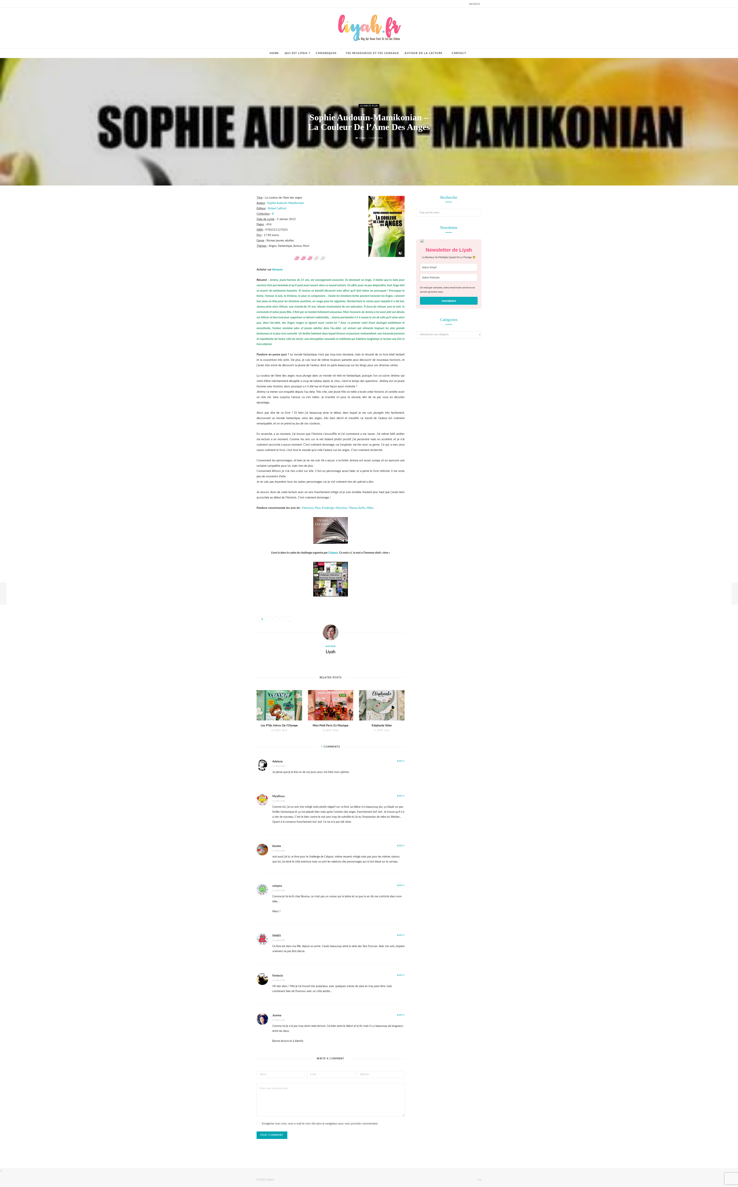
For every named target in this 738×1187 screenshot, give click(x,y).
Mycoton (341, 508)
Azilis (361, 508)
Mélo (370, 508)
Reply (401, 761)
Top (479, 1180)
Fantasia (277, 975)
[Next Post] (735, 593)
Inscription (449, 301)
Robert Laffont (277, 208)
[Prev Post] (3, 593)
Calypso (333, 552)
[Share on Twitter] (237, 219)
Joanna (276, 1015)
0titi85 (276, 935)
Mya (317, 508)
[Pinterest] (237, 229)
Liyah (362, 137)
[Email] (237, 239)
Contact (459, 53)
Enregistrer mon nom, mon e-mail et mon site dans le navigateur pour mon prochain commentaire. (320, 1123)
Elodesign (328, 508)
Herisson (307, 508)
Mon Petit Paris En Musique (330, 725)
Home (274, 53)
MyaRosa (278, 796)
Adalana (277, 761)
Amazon (277, 269)
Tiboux (352, 508)
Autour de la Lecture (423, 53)
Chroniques (326, 53)
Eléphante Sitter (382, 725)
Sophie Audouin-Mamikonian (285, 203)
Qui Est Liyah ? (297, 53)
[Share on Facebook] (237, 209)
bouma (276, 846)
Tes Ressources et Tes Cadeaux (372, 53)
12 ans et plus (369, 106)
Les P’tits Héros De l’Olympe (279, 725)
